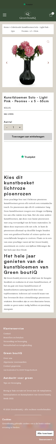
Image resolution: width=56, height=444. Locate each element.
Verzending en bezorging (15, 341)
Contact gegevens (20, 368)
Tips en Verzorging (12, 383)
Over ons (7, 358)
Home (6, 27)
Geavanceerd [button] (45, 439)
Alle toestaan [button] (44, 433)
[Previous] (7, 62)
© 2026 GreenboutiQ (13, 409)
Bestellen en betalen (13, 337)
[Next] (48, 62)
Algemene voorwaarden (14, 362)
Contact (7, 333)
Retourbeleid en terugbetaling (17, 345)
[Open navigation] (4, 15)
